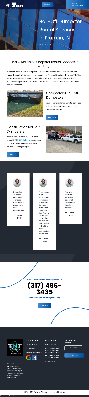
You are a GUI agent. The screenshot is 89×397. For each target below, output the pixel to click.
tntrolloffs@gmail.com (34, 352)
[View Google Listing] (28, 360)
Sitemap (61, 392)
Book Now (47, 5)
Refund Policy (50, 361)
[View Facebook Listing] (34, 360)
